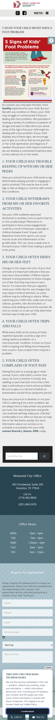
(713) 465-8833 (27, 497)
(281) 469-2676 (27, 504)
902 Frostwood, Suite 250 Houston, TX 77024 (27, 486)
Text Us (39, 717)
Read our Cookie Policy (25, 704)
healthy (6, 108)
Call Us (18, 717)
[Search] (44, 456)
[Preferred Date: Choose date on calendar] (3, 637)
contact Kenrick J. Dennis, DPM (20, 431)
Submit (49, 667)
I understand (27, 711)
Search (9, 450)
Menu (38, 13)
